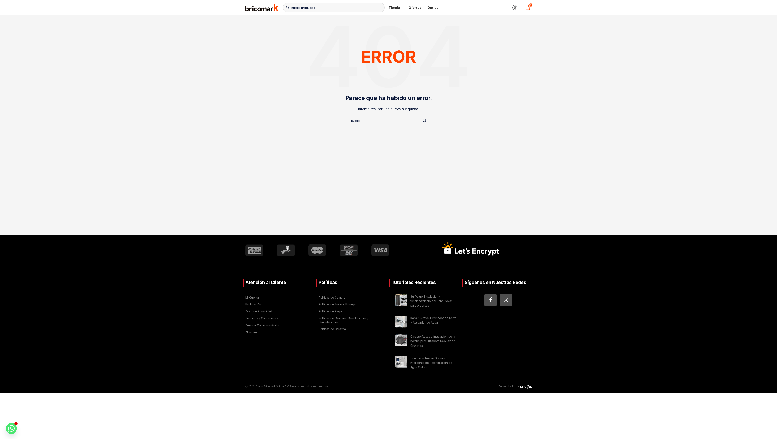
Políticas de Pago (330, 311)
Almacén (251, 332)
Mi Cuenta (252, 297)
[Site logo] (262, 7)
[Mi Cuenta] (515, 7)
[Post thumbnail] (401, 301)
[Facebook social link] (490, 300)
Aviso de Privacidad (258, 311)
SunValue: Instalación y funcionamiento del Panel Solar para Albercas (431, 301)
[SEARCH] (424, 120)
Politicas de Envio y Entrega (337, 304)
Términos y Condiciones (261, 318)
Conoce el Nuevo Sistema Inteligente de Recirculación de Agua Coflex (431, 362)
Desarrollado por (509, 386)
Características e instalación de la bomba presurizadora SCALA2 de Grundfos (432, 341)
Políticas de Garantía (332, 329)
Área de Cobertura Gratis (262, 325)
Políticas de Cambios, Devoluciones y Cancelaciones (344, 320)
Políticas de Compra (332, 297)
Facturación (253, 304)
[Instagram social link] (506, 300)
